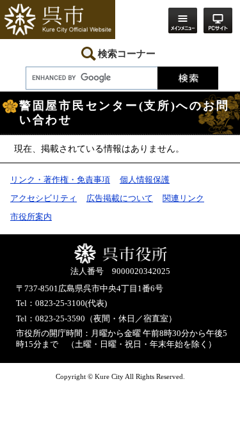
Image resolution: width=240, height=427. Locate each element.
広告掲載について (119, 198)
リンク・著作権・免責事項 (60, 179)
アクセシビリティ (43, 198)
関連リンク (183, 198)
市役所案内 (31, 217)
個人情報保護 (145, 179)
